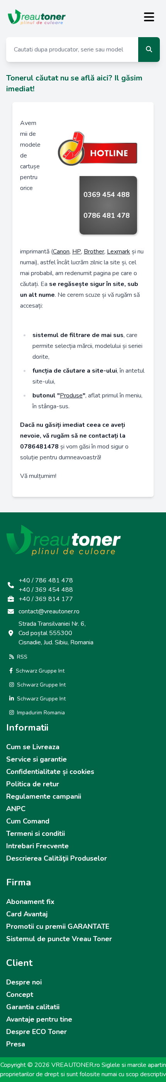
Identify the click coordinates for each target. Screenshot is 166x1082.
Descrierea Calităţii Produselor (56, 858)
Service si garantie (36, 759)
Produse (71, 395)
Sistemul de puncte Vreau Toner (59, 938)
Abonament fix (30, 901)
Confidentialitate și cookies (50, 771)
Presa (15, 1044)
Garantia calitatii (32, 1007)
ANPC (15, 808)
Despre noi (24, 982)
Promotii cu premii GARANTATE (57, 926)
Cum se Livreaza (32, 747)
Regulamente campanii (43, 796)
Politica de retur (32, 784)
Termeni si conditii (35, 833)
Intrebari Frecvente (37, 846)
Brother (94, 251)
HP (76, 251)
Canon (61, 251)
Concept (19, 994)
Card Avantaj (26, 914)
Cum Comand (27, 821)
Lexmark (118, 251)
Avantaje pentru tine (39, 1019)
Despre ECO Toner (36, 1031)
